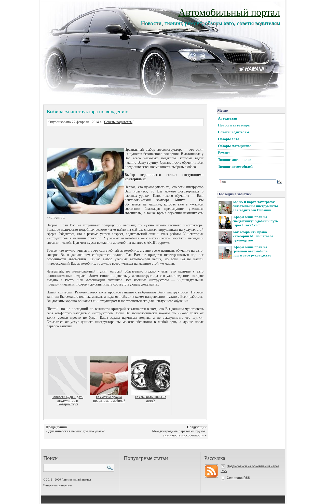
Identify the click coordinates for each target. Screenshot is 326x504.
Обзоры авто (228, 139)
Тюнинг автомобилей (235, 167)
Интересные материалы (57, 485)
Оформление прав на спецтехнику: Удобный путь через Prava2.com (255, 221)
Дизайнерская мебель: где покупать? (76, 431)
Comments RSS (238, 478)
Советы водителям (118, 122)
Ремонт (224, 153)
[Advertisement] (119, 136)
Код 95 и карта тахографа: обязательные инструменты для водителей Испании (255, 206)
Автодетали (227, 118)
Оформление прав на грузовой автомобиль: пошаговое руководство (252, 251)
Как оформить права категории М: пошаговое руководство (253, 236)
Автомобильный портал (229, 12)
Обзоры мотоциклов (235, 146)
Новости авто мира (234, 125)
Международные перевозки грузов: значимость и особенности (179, 433)
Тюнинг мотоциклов (234, 160)
